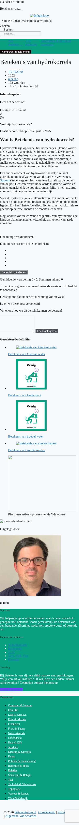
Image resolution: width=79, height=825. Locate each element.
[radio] (43, 250)
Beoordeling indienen (14, 272)
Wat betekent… (15, 42)
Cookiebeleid (46, 812)
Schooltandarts (17, 645)
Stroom (4, 180)
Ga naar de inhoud (12, 1)
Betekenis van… (10, 8)
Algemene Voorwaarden (20, 816)
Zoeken (5, 26)
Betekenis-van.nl (25, 812)
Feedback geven (47, 331)
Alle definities (31, 42)
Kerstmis (13, 659)
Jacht (11, 652)
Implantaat (14, 648)
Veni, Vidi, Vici (18, 655)
